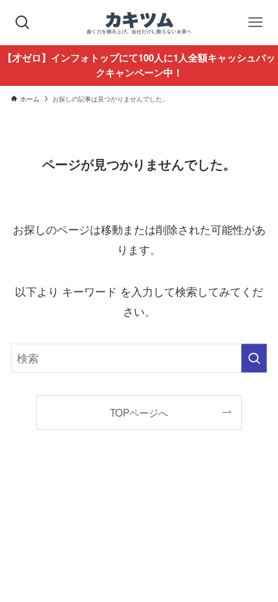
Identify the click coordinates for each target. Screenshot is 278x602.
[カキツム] (139, 22)
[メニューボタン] (255, 22)
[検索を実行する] (254, 358)
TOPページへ (139, 412)
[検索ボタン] (22, 22)
